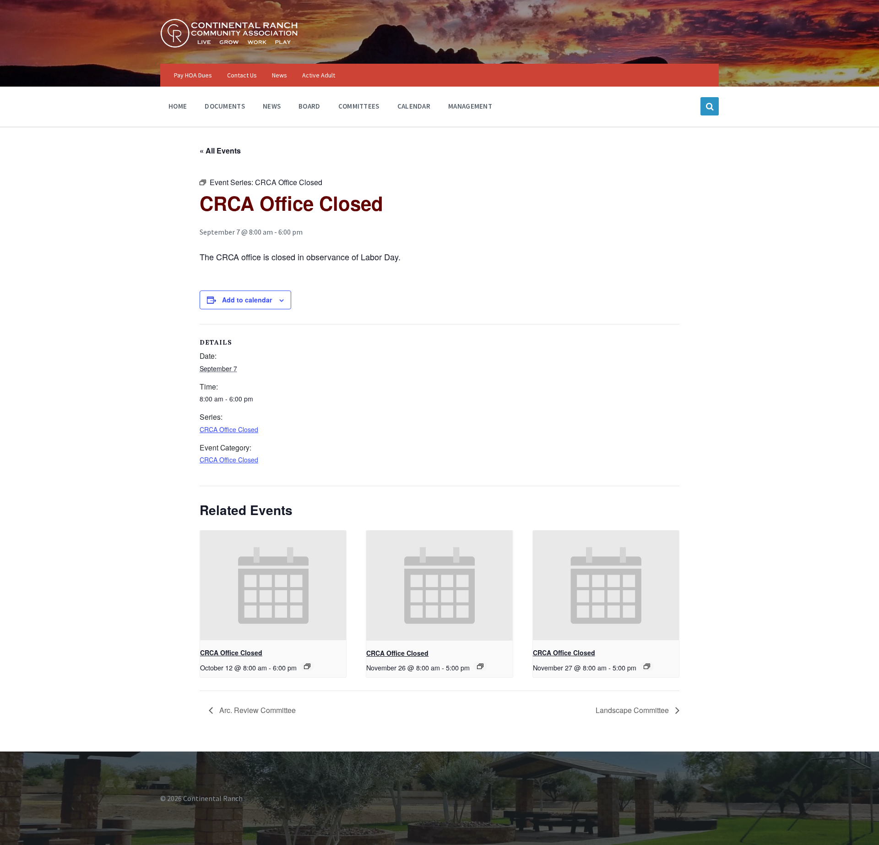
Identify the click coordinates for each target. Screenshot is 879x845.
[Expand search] (709, 106)
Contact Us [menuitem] (242, 75)
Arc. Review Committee (256, 710)
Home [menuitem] (177, 106)
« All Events (220, 150)
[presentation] (273, 586)
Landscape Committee (633, 710)
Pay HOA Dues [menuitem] (193, 75)
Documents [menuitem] (225, 106)
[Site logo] (229, 45)
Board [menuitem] (309, 106)
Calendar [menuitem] (413, 106)
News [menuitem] (279, 75)
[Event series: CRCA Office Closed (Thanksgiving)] (480, 666)
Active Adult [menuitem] (318, 75)
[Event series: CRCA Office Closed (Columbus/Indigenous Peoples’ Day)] (307, 666)
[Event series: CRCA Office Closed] (647, 666)
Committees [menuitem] (359, 106)
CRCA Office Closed (229, 429)
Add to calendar (247, 299)
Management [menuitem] (470, 106)
